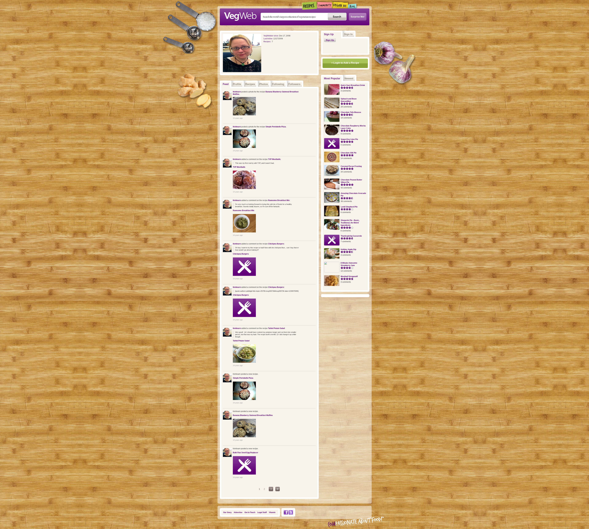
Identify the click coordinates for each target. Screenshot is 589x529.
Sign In (348, 34)
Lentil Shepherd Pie (349, 207)
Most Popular (333, 78)
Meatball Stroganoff (349, 276)
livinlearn (237, 92)
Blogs (352, 6)
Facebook (285, 512)
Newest (349, 78)
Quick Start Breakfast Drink (353, 85)
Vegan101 (340, 5)
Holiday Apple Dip (348, 249)
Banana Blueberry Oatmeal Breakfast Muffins (253, 415)
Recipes (309, 6)
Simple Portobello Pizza (276, 127)
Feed (226, 84)
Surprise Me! (357, 16)
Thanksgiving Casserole (351, 236)
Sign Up (329, 34)
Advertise (238, 512)
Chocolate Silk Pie (348, 153)
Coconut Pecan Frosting (351, 166)
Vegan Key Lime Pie (349, 139)
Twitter (291, 512)
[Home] (240, 15)
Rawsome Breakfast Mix (279, 200)
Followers (294, 84)
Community (324, 5)
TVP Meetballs (274, 159)
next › (271, 489)
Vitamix (272, 512)
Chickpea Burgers (276, 244)
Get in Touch (249, 512)
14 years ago (238, 118)
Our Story (227, 512)
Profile (237, 84)
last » (277, 489)
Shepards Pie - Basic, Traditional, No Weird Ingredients (350, 222)
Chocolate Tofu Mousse (351, 112)
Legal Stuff (262, 512)
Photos (263, 84)
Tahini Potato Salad (276, 328)
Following (278, 84)
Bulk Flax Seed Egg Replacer (245, 453)
